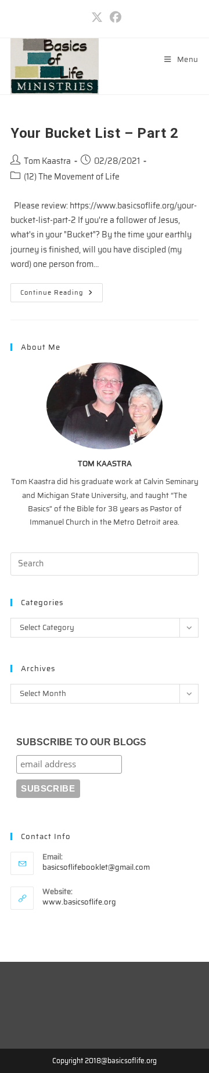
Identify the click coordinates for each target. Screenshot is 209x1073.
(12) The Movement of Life (72, 176)
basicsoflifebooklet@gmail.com (96, 867)
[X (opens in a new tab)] (97, 17)
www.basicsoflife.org (79, 902)
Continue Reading (61, 294)
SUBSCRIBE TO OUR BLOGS (81, 742)
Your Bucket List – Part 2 (94, 133)
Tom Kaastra (47, 161)
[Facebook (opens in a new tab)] (113, 17)
